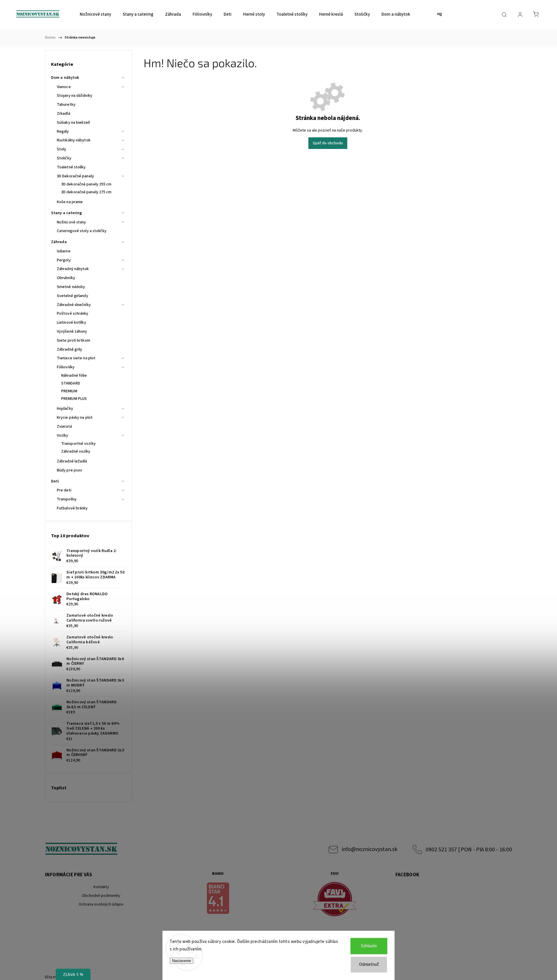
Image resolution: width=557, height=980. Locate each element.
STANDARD (70, 383)
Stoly (61, 149)
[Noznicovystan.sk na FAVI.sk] (334, 900)
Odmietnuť (369, 964)
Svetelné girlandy (72, 296)
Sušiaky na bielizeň (73, 122)
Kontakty (101, 887)
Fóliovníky (66, 367)
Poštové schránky (72, 313)
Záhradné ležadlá (72, 461)
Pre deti (64, 490)
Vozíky (62, 435)
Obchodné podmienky (101, 896)
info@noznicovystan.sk (369, 849)
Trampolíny (67, 499)
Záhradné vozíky (76, 451)
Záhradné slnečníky (74, 305)
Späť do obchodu (328, 143)
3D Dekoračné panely (75, 176)
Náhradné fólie (74, 375)
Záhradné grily (69, 349)
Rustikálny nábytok (74, 140)
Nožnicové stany (71, 222)
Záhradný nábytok (73, 269)
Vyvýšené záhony (72, 331)
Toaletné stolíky (71, 167)
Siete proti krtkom (73, 340)
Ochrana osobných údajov (101, 904)
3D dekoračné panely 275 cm (86, 192)
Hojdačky (65, 408)
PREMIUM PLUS (74, 399)
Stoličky (64, 158)
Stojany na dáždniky (74, 96)
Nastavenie (181, 961)
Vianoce (64, 87)
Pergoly (64, 260)
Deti (55, 481)
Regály (63, 131)
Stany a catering (66, 213)
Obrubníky (66, 278)
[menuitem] (95, 14)
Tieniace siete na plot (76, 358)
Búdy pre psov (69, 470)
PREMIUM (69, 391)
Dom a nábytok (65, 78)
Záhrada (59, 242)
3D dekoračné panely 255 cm (86, 184)
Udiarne (63, 251)
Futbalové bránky (72, 508)
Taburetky (66, 105)
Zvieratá (64, 426)
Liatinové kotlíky (71, 322)
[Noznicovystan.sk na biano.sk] (218, 899)
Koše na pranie (70, 202)
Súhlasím (369, 946)
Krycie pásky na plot (75, 417)
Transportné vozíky (78, 444)
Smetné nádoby (71, 287)
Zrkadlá (63, 113)
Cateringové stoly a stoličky (81, 231)
